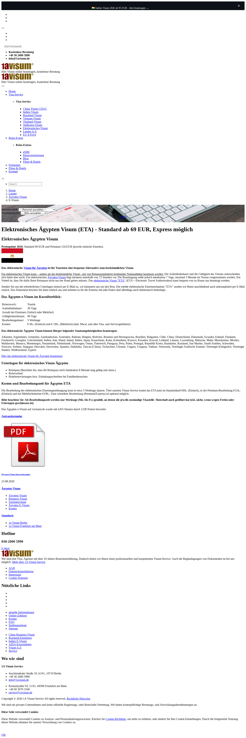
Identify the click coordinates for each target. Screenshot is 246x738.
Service (13, 650)
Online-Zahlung (18, 615)
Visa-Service (16, 94)
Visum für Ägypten (35, 267)
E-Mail (5, 548)
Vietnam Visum (32, 118)
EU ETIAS (29, 134)
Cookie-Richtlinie (116, 719)
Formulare (14, 165)
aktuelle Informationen (21, 612)
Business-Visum (18, 498)
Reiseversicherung (33, 155)
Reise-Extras (16, 137)
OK (3, 734)
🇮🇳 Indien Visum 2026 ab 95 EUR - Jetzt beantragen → (120, 8)
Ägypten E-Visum (19, 505)
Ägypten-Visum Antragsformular (15, 474)
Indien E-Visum (18, 641)
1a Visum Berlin (18, 522)
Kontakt (13, 171)
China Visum (35, 108)
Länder (13, 193)
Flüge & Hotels (32, 161)
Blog (26, 158)
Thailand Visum (32, 121)
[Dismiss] (239, 6)
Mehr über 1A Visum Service (28, 562)
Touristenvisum (17, 502)
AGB (12, 568)
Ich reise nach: (9, 209)
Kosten (13, 508)
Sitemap (13, 628)
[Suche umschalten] (2, 178)
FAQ (11, 622)
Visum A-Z (15, 647)
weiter (123, 216)
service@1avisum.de (20, 692)
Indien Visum (30, 112)
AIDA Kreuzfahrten (20, 644)
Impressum (15, 574)
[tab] (123, 416)
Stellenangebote (18, 625)
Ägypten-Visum (18, 196)
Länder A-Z (30, 131)
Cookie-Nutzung (18, 577)
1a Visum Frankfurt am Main (25, 526)
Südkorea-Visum (32, 125)
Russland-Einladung (20, 637)
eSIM (26, 152)
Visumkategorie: (10, 212)
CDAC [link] (43, 108)
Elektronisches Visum (35, 128)
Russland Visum (32, 115)
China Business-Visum (22, 634)
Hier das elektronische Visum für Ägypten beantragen (31, 356)
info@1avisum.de (13, 46)
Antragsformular (11, 416)
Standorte (7, 515)
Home (12, 91)
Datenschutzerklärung (21, 571)
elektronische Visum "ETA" (110, 280)
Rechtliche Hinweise (78, 698)
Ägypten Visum (10, 488)
